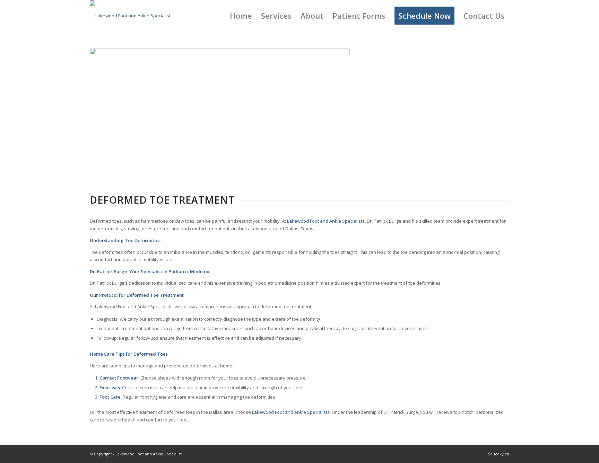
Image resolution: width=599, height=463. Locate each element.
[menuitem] (241, 15)
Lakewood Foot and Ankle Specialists (326, 221)
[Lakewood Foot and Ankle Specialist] (130, 15)
